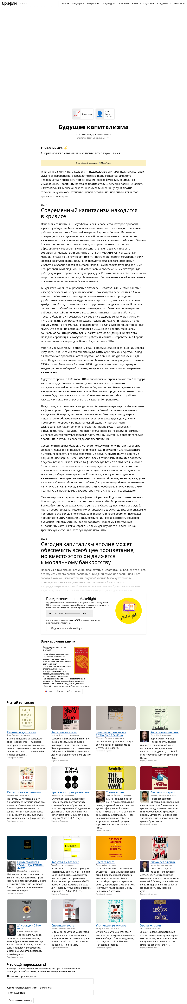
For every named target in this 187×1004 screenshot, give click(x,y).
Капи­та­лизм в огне (64, 732)
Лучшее (65, 3)
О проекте (179, 3)
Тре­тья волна (115, 792)
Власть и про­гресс (162, 792)
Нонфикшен (93, 3)
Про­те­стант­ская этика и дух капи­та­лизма (30, 865)
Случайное (148, 3)
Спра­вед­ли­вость (62, 925)
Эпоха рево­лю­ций (162, 862)
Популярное (78, 3)
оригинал (100, 138)
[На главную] (9, 3)
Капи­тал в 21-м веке (65, 862)
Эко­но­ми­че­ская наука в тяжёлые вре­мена (111, 733)
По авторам (123, 3)
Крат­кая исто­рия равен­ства (70, 792)
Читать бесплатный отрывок (64, 691)
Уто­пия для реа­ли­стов (111, 925)
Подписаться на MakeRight (66, 628)
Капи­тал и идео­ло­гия (21, 732)
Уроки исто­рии (150, 925)
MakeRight (106, 163)
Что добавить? (164, 3)
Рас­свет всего (105, 862)
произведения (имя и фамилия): (29, 987)
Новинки (136, 3)
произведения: (22, 976)
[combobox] (39, 3)
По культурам (108, 3)
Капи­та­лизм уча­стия (164, 732)
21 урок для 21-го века (29, 927)
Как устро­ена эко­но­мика (24, 792)
